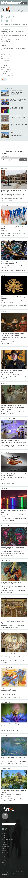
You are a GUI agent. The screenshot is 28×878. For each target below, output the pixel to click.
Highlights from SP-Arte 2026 (10, 440)
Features (4, 844)
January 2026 (4, 71)
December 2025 (5, 74)
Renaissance (5, 632)
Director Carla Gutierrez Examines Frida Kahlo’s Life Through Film (12, 446)
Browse (4, 859)
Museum (4, 168)
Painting (4, 735)
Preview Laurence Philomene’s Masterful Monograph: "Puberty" (13, 587)
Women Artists (6, 312)
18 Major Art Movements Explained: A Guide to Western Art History (14, 657)
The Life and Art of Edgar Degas (11, 405)
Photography (6, 702)
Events (4, 848)
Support (4, 835)
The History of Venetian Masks (18, 124)
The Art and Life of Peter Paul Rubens (12, 764)
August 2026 (4, 56)
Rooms (4, 865)
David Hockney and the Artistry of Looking (18, 99)
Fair (2, 348)
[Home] (7, 9)
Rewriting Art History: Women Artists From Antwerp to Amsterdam (12, 334)
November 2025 (5, 76)
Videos (4, 850)
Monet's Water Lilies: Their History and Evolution (12, 44)
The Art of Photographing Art (9, 730)
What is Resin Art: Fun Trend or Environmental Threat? (10, 482)
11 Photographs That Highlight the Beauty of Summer (11, 724)
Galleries (4, 861)
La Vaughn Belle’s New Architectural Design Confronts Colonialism (13, 519)
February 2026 (5, 69)
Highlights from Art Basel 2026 (10, 374)
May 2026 (3, 63)
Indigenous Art (7, 667)
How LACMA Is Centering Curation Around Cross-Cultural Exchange (13, 266)
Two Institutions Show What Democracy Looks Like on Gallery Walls (13, 195)
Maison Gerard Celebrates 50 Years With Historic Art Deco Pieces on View (13, 234)
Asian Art (4, 384)
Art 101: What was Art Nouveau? (10, 231)
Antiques (4, 205)
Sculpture (5, 452)
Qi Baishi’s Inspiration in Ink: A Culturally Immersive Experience (13, 412)
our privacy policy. (18, 872)
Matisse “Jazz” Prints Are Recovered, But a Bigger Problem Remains (13, 32)
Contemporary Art (8, 240)
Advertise (5, 854)
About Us (5, 833)
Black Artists (6, 525)
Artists (4, 863)
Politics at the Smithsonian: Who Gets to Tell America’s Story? (18, 134)
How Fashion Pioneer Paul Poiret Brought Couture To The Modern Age (13, 626)
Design (3, 597)
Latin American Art (8, 419)
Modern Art (5, 769)
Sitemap (4, 837)
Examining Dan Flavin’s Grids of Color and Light (18, 109)
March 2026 (4, 67)
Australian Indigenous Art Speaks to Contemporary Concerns (11, 693)
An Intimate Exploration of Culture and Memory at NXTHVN (12, 554)
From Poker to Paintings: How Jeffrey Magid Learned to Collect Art (14, 799)
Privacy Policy (21, 873)
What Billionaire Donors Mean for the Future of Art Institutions (17, 93)
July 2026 (3, 59)
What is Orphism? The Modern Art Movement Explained (11, 795)
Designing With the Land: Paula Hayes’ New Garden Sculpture (13, 40)
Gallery (4, 489)
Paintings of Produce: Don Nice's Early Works (18, 116)
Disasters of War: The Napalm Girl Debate (13, 728)
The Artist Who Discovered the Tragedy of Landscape (13, 36)
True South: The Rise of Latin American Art (13, 442)
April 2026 (4, 65)
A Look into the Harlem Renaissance (11, 551)
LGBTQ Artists (6, 560)
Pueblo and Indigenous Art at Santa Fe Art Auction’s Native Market (14, 689)
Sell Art (4, 867)
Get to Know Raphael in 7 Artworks (11, 654)
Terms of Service (4, 874)
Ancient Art (5, 275)
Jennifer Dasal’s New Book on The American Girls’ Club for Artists (11, 583)
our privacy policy (4, 871)
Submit (24, 3)
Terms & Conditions (8, 839)
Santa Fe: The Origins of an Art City (11, 697)
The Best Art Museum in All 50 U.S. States (13, 270)
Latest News (5, 846)
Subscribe (23, 159)
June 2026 (4, 61)
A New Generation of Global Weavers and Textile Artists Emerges (13, 49)
